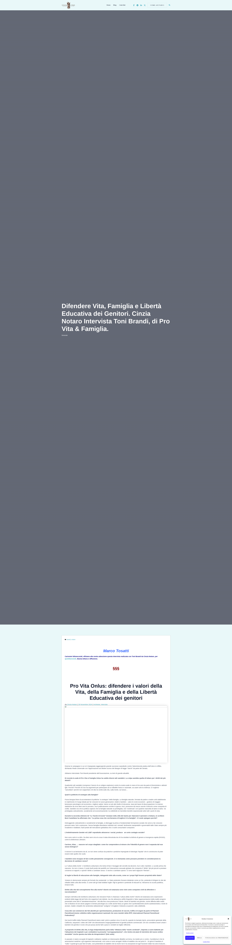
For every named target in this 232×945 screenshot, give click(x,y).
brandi (69, 639)
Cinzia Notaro (72, 704)
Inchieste (97, 704)
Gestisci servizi (189, 933)
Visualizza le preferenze (216, 937)
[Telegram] (137, 5)
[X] (145, 5)
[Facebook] (134, 5)
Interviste (104, 704)
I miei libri (122, 5)
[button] (228, 919)
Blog (114, 5)
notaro (73, 639)
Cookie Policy (206, 941)
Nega (199, 937)
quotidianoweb (70, 659)
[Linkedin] (141, 5)
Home (108, 5)
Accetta (190, 937)
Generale (65, 335)
